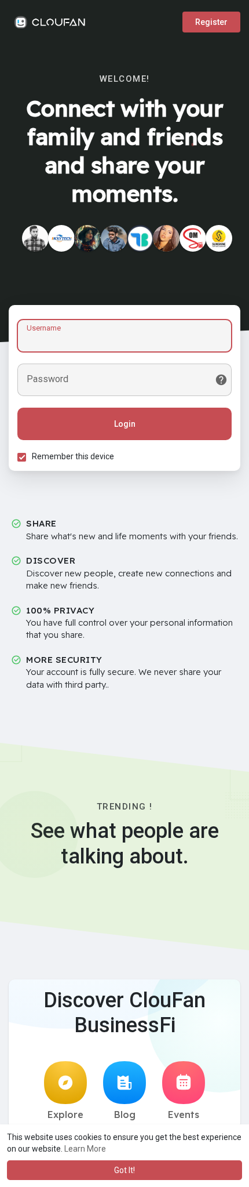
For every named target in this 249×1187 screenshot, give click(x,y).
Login (125, 424)
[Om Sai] (193, 238)
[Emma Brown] (87, 238)
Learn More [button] (85, 1148)
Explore (65, 1114)
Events (183, 1114)
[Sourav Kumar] (35, 238)
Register (211, 22)
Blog (125, 1114)
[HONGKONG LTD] (61, 238)
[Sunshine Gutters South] (219, 238)
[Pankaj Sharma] (114, 238)
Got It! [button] (124, 1170)
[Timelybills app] (140, 238)
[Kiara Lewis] (166, 238)
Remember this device (73, 456)
